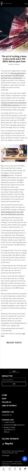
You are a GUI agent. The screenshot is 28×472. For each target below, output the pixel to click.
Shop (4, 399)
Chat (25, 470)
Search (9, 470)
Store (4, 395)
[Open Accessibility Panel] (24, 458)
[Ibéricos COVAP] (6, 3)
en (26, 4)
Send (14, 384)
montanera (5, 175)
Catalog (3, 470)
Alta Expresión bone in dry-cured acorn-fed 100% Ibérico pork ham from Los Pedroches (13, 75)
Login (20, 470)
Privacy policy (17, 461)
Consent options (6, 466)
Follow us (6, 402)
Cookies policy (5, 464)
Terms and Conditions (7, 461)
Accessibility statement (16, 464)
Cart (15, 470)
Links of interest (9, 406)
